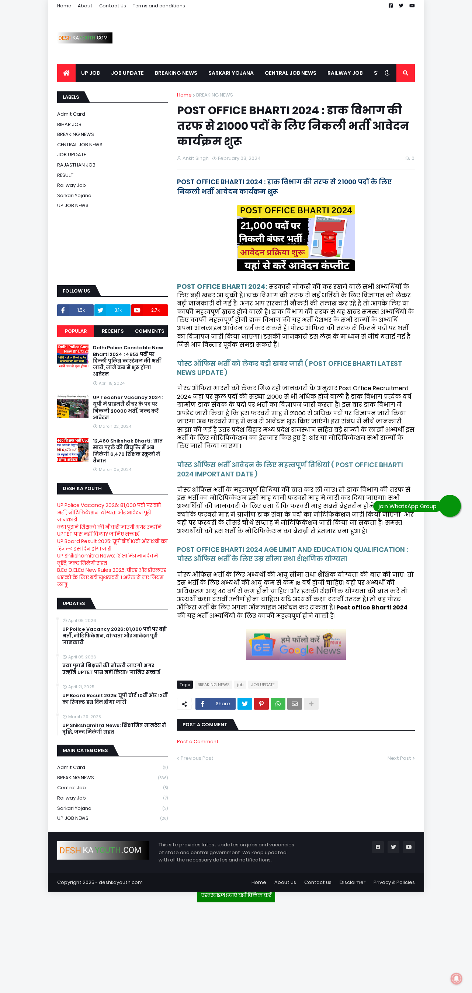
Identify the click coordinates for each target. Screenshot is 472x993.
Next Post (399, 758)
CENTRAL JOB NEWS (80, 144)
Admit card (71, 114)
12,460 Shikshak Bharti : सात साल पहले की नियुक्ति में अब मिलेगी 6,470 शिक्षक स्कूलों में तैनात (128, 451)
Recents (113, 331)
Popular (76, 331)
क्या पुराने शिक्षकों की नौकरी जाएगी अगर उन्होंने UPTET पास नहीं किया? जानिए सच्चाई (109, 530)
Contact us (318, 882)
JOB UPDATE (263, 685)
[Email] (294, 704)
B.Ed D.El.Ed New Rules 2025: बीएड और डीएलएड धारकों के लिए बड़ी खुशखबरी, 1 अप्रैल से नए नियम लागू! (111, 577)
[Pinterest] (261, 704)
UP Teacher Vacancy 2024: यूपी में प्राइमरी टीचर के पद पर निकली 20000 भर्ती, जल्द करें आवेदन (128, 407)
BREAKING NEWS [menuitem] (176, 73)
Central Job (112, 787)
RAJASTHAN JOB (76, 164)
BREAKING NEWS (214, 94)
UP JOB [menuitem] (90, 73)
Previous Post (197, 758)
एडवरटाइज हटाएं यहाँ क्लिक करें (236, 895)
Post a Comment (198, 741)
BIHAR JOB (69, 124)
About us (285, 882)
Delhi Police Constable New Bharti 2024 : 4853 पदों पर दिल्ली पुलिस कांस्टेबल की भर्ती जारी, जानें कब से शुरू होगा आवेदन (128, 361)
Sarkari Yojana (74, 195)
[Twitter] (244, 704)
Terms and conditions (159, 6)
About (85, 6)
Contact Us (112, 6)
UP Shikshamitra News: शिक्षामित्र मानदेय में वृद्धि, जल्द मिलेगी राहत (107, 559)
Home (64, 6)
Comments (149, 331)
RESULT (65, 175)
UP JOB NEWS (72, 205)
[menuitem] (66, 73)
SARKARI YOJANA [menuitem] (231, 73)
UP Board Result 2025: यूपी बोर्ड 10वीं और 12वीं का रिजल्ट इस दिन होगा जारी (112, 545)
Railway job (71, 185)
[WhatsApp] (278, 704)
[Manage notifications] (456, 979)
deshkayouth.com (121, 882)
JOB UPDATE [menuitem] (127, 73)
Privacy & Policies (394, 882)
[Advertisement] (236, 945)
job (240, 685)
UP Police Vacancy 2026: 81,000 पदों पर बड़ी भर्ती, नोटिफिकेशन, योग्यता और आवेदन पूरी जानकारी (109, 512)
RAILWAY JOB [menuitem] (345, 73)
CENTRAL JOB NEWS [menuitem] (290, 73)
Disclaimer (352, 882)
